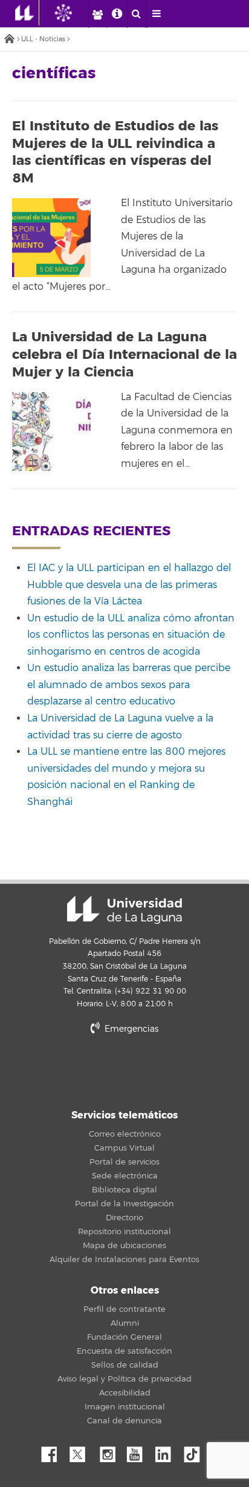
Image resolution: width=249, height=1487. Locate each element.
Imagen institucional (125, 1407)
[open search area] (136, 14)
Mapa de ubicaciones (124, 1246)
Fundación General (124, 1337)
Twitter (82, 1451)
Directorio (124, 1218)
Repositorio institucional (124, 1232)
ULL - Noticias (43, 39)
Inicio (9, 39)
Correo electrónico (125, 1134)
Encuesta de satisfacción (124, 1351)
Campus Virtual (124, 1148)
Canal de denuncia (124, 1421)
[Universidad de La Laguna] (72, 12)
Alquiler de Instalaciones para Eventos (124, 1260)
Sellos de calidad (124, 1365)
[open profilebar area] (97, 14)
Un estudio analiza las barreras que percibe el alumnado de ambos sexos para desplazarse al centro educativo (128, 684)
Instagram (110, 1451)
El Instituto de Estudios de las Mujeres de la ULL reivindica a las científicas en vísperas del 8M (115, 152)
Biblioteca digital (124, 1190)
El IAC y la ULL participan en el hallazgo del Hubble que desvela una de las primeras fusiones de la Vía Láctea (129, 584)
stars (124, 1070)
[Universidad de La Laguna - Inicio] (27, 12)
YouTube (139, 1451)
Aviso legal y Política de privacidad (124, 1379)
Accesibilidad (124, 1393)
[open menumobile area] (156, 14)
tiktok (196, 1451)
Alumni (125, 1323)
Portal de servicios (124, 1162)
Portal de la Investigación (124, 1204)
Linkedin (167, 1451)
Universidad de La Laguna (124, 910)
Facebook (53, 1451)
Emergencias (130, 1029)
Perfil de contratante (124, 1309)
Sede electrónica (125, 1176)
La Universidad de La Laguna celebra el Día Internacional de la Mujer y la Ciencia (124, 354)
